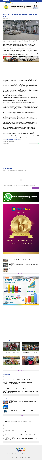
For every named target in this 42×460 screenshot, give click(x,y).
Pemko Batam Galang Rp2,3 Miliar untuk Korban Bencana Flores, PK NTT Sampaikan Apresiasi (20, 435)
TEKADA (28, 457)
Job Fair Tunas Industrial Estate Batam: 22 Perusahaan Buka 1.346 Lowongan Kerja (24, 410)
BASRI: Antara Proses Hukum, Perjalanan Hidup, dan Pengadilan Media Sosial (19, 421)
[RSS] (24, 451)
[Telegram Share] (36, 143)
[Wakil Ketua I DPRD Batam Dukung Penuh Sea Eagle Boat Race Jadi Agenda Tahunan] (5, 402)
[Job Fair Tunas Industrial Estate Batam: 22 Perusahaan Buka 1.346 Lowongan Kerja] (5, 411)
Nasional (10, 12)
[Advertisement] (21, 69)
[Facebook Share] (30, 143)
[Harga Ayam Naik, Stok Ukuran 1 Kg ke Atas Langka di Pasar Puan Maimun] (5, 270)
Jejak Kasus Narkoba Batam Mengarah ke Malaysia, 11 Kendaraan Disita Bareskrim (18, 379)
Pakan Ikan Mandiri (9, 139)
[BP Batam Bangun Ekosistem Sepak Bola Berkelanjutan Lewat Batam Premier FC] (30, 360)
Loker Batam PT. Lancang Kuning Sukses (16, 406)
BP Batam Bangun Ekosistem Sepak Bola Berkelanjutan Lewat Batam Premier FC (29, 367)
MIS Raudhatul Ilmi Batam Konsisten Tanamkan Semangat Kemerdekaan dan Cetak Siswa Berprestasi (21, 432)
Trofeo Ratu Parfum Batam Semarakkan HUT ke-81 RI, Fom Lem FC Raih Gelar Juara (11, 353)
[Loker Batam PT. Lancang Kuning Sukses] (5, 407)
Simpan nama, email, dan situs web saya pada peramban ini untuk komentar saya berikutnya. (19, 185)
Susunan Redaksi (9, 454)
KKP (28, 44)
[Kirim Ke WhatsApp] (38, 143)
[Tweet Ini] (32, 143)
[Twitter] (20, 451)
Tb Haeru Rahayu (17, 139)
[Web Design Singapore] (21, 228)
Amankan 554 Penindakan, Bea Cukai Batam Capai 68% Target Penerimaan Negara (18, 388)
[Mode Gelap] (36, 3)
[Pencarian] (38, 3)
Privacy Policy (32, 453)
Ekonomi (6, 12)
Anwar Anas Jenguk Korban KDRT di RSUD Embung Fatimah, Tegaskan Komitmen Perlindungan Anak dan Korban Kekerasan (20, 392)
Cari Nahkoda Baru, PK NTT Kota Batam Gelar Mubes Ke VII (19, 259)
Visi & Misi (16, 453)
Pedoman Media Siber (32, 454)
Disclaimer (20, 454)
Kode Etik (8, 453)
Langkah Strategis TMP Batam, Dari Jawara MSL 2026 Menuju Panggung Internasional (11, 367)
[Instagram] (22, 451)
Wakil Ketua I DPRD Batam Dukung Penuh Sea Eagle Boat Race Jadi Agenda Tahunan (23, 402)
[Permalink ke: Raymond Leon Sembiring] (4, 18)
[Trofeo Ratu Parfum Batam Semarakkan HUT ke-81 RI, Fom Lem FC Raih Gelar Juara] (11, 346)
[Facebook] (18, 451)
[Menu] (4, 3)
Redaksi (15, 454)
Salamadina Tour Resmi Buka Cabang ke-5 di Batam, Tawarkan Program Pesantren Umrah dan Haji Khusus (21, 439)
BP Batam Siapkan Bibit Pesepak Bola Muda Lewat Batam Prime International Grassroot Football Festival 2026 (29, 353)
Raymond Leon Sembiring (8, 17)
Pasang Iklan (26, 453)
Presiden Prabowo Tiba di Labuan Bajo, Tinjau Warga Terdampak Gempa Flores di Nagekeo (23, 265)
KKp (4, 139)
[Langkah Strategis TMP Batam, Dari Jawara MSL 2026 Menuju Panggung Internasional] (11, 360)
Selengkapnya (20, 273)
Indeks (13, 453)
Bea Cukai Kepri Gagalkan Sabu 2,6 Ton (12, 424)
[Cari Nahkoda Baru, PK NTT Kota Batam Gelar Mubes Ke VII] (5, 260)
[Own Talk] (8, 3)
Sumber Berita (11, 141)
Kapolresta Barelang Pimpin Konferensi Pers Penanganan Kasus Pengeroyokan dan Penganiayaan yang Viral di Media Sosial (18, 383)
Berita (4, 12)
